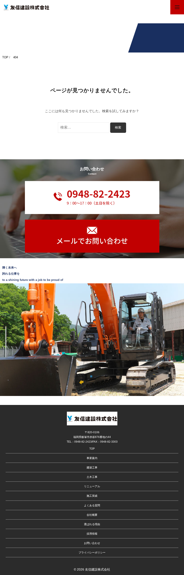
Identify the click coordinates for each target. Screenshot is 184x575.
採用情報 (92, 533)
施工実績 (92, 495)
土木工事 (92, 476)
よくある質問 (92, 505)
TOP (92, 448)
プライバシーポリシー (92, 552)
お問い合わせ (92, 543)
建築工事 (92, 467)
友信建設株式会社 (97, 569)
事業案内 (92, 458)
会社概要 (92, 514)
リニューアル (92, 486)
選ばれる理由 (92, 524)
